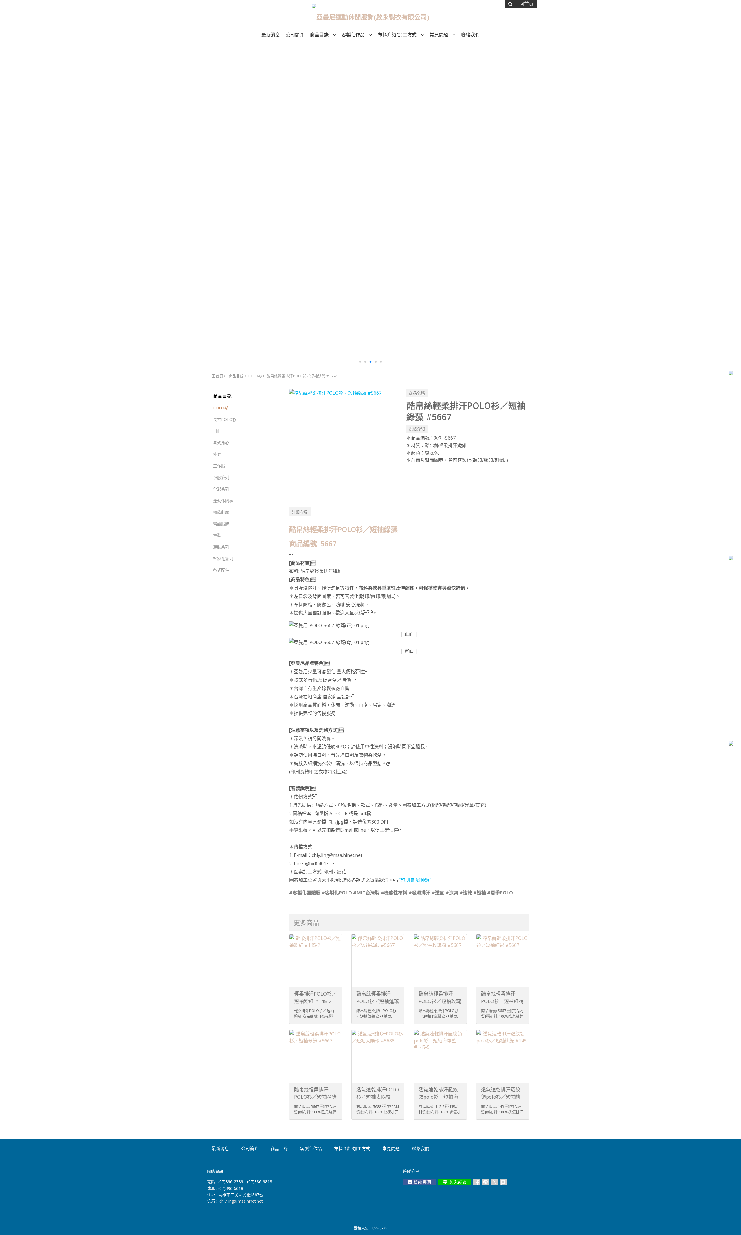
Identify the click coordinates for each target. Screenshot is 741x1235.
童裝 (217, 535)
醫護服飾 (221, 523)
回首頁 (217, 376)
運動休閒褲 (223, 500)
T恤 (216, 431)
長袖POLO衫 (224, 419)
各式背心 (221, 442)
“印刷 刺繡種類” (415, 880)
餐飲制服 (221, 512)
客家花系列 (223, 558)
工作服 (219, 466)
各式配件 (221, 570)
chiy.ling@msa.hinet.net (241, 1201)
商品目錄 (236, 376)
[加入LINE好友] (454, 1182)
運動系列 (221, 547)
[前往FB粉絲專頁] (419, 1182)
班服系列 (221, 477)
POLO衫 (255, 376)
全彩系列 (221, 489)
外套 (217, 454)
